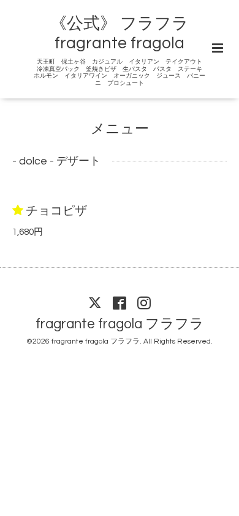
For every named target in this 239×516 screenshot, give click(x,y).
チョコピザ (56, 211)
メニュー (120, 129)
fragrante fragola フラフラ (120, 324)
